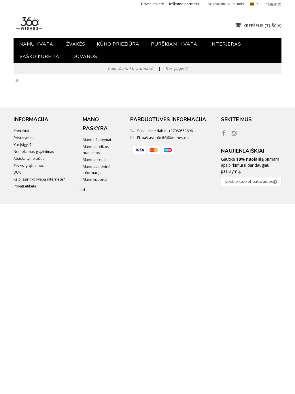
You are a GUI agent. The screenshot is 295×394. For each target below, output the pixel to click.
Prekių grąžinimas (29, 165)
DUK (17, 172)
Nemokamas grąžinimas (34, 151)
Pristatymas (23, 137)
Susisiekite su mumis (226, 3)
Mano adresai (94, 159)
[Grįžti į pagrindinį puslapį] (17, 80)
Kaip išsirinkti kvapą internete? (39, 179)
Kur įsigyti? (22, 144)
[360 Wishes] (57, 23)
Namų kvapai (37, 44)
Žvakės (75, 44)
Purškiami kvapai (175, 44)
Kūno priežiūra (118, 44)
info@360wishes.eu (172, 137)
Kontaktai (21, 130)
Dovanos (84, 56)
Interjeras (225, 44)
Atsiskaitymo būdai (30, 158)
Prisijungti (272, 4)
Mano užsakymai (97, 139)
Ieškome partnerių (185, 3)
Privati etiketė (152, 3)
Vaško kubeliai (40, 56)
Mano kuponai (95, 179)
